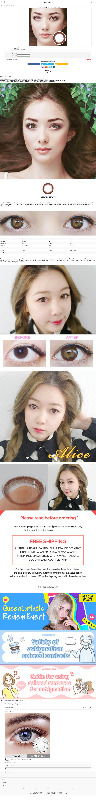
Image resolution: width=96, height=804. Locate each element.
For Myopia (3, 5)
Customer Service (6, 776)
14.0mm (13, 5)
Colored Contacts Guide (7, 772)
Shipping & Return (9, 765)
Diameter (8, 5)
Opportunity (4, 782)
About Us (4, 785)
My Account (4, 779)
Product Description (10, 762)
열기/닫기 (90, 707)
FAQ (6, 768)
